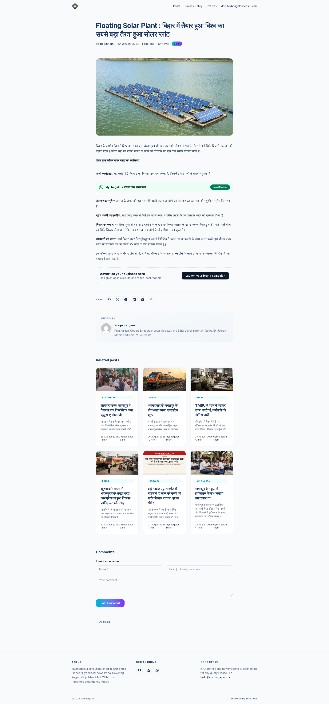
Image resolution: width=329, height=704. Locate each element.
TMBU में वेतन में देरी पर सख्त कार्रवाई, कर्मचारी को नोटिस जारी (210, 410)
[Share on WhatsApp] (109, 299)
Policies (212, 6)
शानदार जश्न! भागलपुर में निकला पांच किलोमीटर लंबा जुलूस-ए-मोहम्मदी (117, 410)
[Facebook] (139, 670)
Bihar (177, 43)
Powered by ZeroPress (244, 698)
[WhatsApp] (157, 670)
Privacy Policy (193, 6)
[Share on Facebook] (125, 299)
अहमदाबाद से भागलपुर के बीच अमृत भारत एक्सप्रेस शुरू (163, 410)
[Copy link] (151, 299)
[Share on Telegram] (142, 299)
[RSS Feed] (148, 670)
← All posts (103, 621)
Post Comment (110, 603)
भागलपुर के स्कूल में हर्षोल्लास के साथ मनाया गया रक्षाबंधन (209, 493)
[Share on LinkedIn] (134, 299)
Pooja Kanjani (105, 43)
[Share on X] (117, 299)
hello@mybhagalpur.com (215, 677)
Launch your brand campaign (205, 275)
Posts (176, 6)
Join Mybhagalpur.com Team (239, 6)
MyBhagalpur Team (125, 438)
